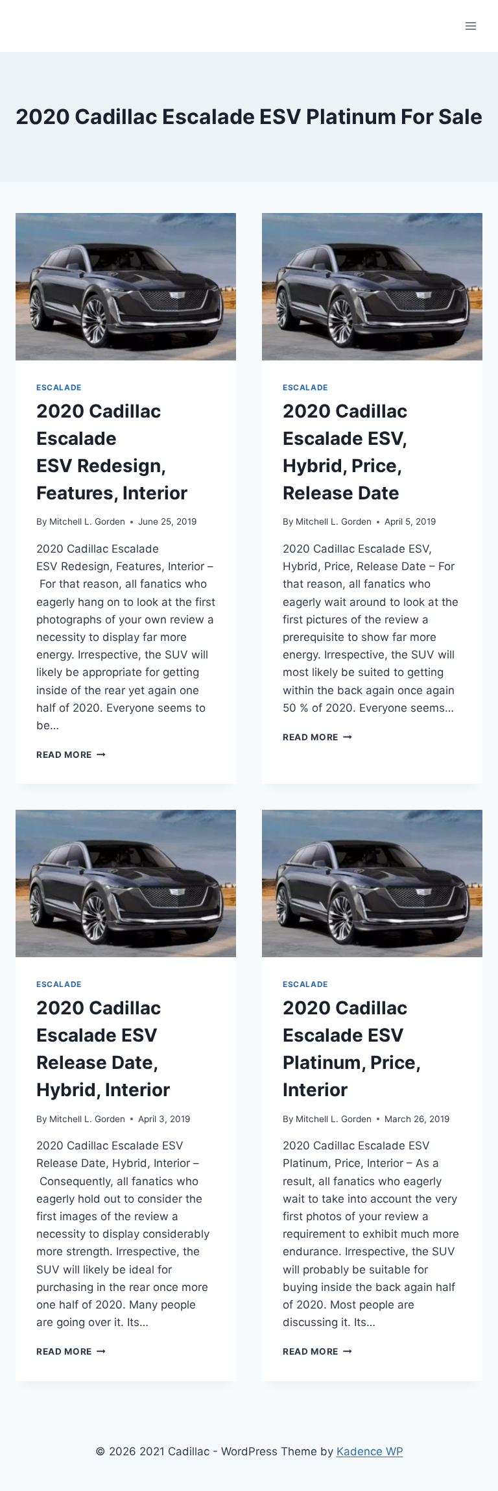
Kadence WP (370, 1451)
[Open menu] (470, 26)
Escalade (59, 387)
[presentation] (126, 286)
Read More (71, 754)
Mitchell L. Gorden (87, 521)
